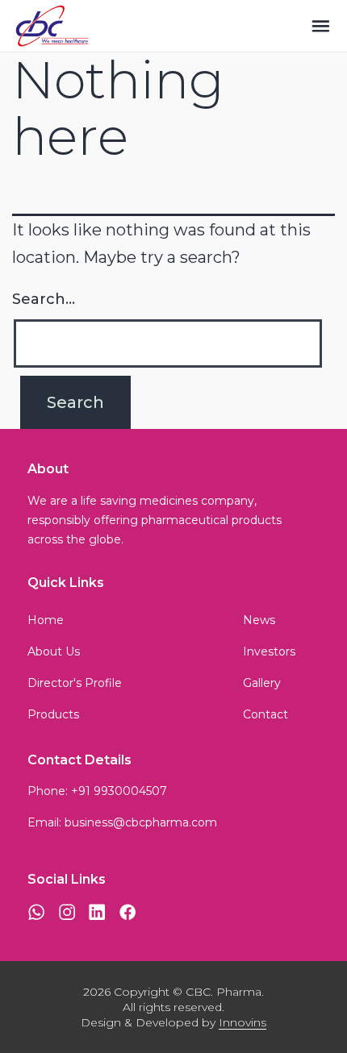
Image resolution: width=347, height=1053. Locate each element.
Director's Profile (74, 683)
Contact (265, 714)
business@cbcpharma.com (141, 822)
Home (45, 620)
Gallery (262, 683)
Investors (269, 651)
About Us (53, 651)
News (259, 620)
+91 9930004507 (119, 791)
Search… (43, 299)
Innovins (242, 1022)
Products (53, 714)
